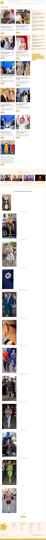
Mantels (30, 530)
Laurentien (22, 529)
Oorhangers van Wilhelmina (23, 211)
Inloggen (43, 1)
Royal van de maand (11, 102)
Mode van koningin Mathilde (17, 182)
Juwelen (33, 3)
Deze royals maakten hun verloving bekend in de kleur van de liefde (7, 105)
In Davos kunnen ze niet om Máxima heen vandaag (6, 132)
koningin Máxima (35, 56)
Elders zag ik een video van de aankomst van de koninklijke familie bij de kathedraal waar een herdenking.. (38, 22)
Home (9, 3)
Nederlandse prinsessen (20, 129)
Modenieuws (9, 24)
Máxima (12, 3)
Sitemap (16, 539)
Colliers (2, 129)
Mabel (17, 129)
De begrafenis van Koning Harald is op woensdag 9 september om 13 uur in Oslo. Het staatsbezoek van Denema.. (38, 14)
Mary (42, 56)
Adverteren (38, 1)
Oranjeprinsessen (17, 3)
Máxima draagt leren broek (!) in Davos (7, 78)
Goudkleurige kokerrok (23, 239)
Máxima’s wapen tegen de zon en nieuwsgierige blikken (22, 26)
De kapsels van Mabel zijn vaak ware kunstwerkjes (22, 132)
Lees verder (2, 33)
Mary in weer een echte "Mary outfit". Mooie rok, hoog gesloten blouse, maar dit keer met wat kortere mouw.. (38, 25)
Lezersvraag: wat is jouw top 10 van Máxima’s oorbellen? (7, 27)
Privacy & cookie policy (20, 539)
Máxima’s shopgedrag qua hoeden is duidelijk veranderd (7, 53)
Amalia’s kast (37, 3)
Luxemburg (4, 102)
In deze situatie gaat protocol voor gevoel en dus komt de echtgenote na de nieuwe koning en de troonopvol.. (38, 18)
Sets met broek (31, 531)
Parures (39, 530)
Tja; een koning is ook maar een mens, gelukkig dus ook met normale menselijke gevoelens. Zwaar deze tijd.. (38, 29)
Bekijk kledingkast (23, 516)
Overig (41, 3)
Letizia (40, 56)
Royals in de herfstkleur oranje (7, 157)
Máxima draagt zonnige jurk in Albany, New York (22, 52)
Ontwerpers (6, 129)
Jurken (30, 529)
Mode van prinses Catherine (5, 182)
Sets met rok (30, 532)
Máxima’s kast (29, 3)
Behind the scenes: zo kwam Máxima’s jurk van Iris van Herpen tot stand (23, 78)
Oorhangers (39, 529)
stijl (32, 59)
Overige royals (23, 3)
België (2, 102)
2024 (33, 54)
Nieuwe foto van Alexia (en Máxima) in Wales (21, 104)
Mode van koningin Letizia (28, 182)
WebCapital (44, 539)
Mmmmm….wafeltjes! (23, 267)
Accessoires (2, 24)
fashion (39, 54)
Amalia (36, 54)
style (35, 59)
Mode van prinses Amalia (40, 182)
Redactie (34, 1)
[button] (25, 1)
